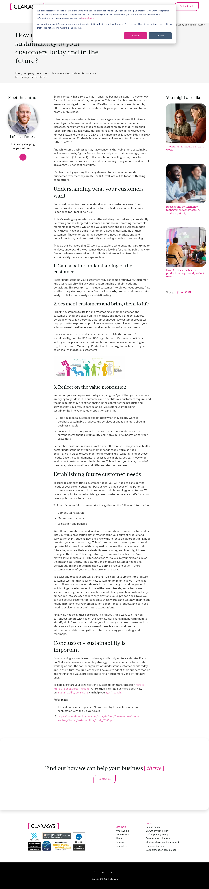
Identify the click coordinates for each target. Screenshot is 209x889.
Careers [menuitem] (120, 842)
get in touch (113, 692)
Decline (160, 35)
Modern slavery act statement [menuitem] (162, 842)
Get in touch (186, 6)
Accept (135, 35)
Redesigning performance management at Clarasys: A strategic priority (183, 209)
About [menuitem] (119, 838)
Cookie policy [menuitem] (153, 827)
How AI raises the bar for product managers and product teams (185, 273)
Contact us (104, 779)
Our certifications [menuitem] (155, 846)
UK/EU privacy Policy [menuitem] (157, 831)
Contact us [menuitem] (121, 846)
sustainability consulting (73, 692)
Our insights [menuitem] (122, 835)
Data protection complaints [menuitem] (161, 850)
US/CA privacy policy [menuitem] (157, 835)
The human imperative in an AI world (185, 148)
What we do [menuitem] (122, 831)
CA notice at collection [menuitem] (158, 838)
